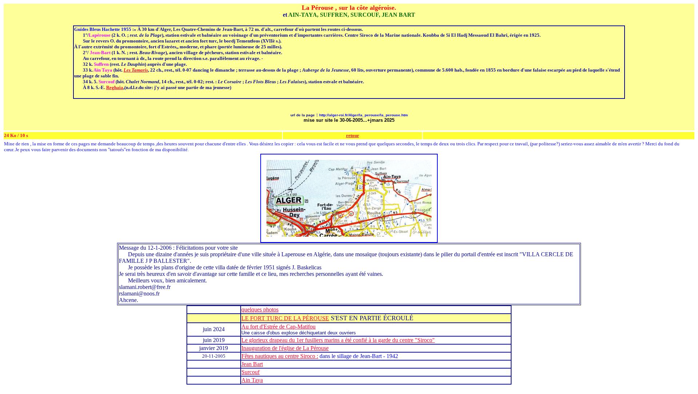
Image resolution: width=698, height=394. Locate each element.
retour (352, 135)
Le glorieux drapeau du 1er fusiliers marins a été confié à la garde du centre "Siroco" (338, 340)
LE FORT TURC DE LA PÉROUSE (285, 318)
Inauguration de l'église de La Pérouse (285, 348)
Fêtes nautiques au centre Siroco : (279, 356)
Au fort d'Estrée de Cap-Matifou (278, 326)
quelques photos (259, 309)
